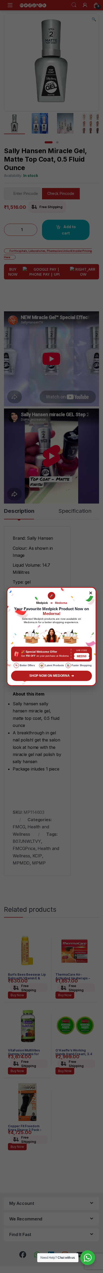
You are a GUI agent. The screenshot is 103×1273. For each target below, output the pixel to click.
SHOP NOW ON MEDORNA (51, 676)
